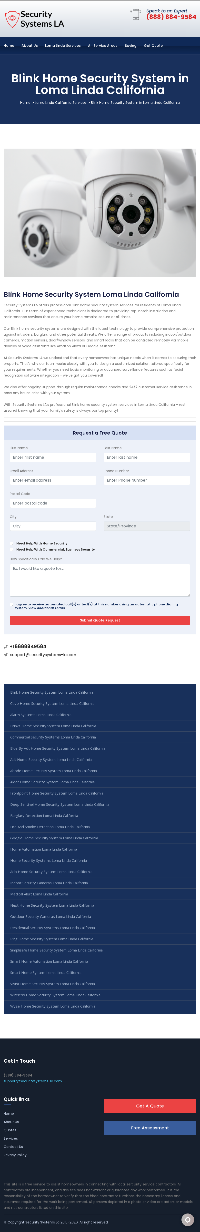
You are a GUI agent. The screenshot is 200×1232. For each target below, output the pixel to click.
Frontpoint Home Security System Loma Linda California (56, 793)
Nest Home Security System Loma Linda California (52, 905)
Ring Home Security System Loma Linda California (51, 938)
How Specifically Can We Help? (36, 559)
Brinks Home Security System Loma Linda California (53, 725)
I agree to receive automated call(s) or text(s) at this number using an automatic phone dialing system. (96, 606)
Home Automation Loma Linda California (43, 849)
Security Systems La (42, 1222)
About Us (29, 45)
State (108, 516)
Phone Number (116, 470)
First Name (19, 448)
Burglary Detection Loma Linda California (44, 815)
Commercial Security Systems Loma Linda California (53, 737)
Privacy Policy (15, 1155)
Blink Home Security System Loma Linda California (51, 692)
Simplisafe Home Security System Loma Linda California (56, 950)
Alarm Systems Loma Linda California (40, 714)
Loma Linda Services (63, 45)
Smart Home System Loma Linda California (45, 972)
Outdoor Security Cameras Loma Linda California (50, 916)
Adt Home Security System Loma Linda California (51, 759)
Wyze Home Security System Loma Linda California (52, 1006)
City (13, 516)
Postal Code (20, 493)
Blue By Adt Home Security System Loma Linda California (57, 748)
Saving (131, 45)
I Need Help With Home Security (41, 543)
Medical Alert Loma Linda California (39, 894)
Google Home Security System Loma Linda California (54, 837)
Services (11, 1138)
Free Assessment (150, 1128)
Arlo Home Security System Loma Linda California (51, 871)
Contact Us (13, 1146)
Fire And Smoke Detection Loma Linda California (50, 826)
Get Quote (153, 45)
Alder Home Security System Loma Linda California (52, 781)
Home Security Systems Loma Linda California (48, 860)
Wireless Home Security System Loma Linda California (55, 994)
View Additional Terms (46, 608)
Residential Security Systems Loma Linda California (52, 927)
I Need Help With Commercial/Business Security (55, 549)
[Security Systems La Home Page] (34, 18)
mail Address (21, 470)
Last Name (113, 448)
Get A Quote (150, 1106)
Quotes (10, 1130)
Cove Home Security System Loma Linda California (52, 703)
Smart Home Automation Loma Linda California (49, 961)
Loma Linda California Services (61, 102)
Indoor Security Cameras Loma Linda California (49, 882)
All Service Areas (103, 45)
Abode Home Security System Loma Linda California (53, 770)
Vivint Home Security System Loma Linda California (52, 983)
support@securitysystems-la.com (43, 655)
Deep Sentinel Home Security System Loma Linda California (59, 804)
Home (9, 45)
